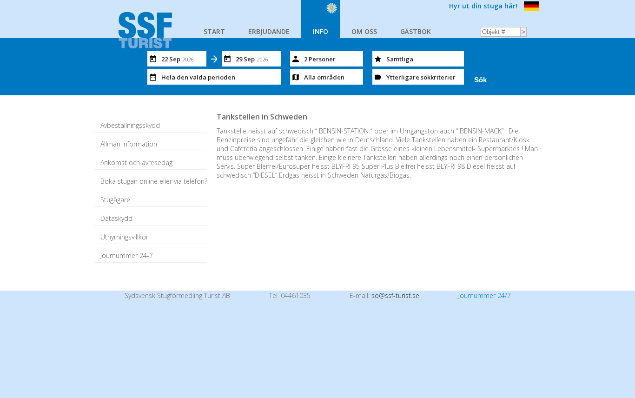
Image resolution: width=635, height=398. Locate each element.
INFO (320, 31)
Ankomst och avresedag (136, 162)
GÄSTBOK (415, 31)
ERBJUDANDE (269, 31)
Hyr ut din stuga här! (483, 5)
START (214, 31)
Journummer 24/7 (484, 295)
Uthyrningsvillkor (124, 236)
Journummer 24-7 (126, 255)
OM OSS (364, 31)
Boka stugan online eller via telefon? (153, 181)
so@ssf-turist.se (395, 295)
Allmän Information (128, 143)
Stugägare (115, 199)
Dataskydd (116, 218)
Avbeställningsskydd (130, 125)
